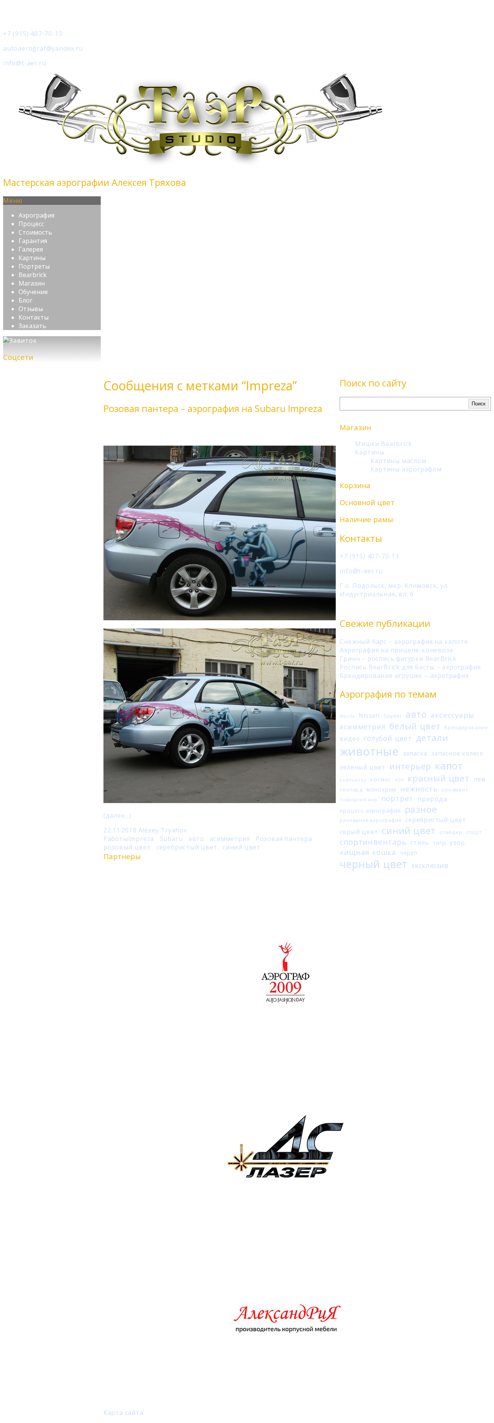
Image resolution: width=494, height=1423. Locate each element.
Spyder (393, 715)
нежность (419, 788)
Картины (32, 258)
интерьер (410, 766)
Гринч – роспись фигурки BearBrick (398, 658)
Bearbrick (33, 275)
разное (421, 809)
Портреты (34, 266)
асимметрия (363, 726)
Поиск (479, 404)
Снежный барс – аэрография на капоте (404, 641)
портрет (397, 798)
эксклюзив (429, 865)
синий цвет (409, 830)
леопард (351, 789)
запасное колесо (457, 753)
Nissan (369, 715)
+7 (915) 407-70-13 (32, 33)
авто (416, 714)
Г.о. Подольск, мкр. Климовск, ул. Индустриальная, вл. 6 (394, 589)
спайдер (451, 832)
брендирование (466, 727)
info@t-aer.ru (24, 63)
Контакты (34, 317)
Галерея (31, 249)
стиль (419, 842)
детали (432, 738)
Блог (25, 300)
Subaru (171, 838)
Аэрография (36, 215)
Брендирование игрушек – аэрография (404, 675)
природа (432, 798)
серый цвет (359, 831)
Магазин (32, 283)
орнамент (455, 789)
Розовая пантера (283, 838)
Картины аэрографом (406, 469)
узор (457, 842)
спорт (473, 832)
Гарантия (33, 241)
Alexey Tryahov (163, 830)
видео (350, 738)
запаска (415, 753)
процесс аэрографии (370, 810)
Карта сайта (123, 1412)
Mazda (347, 716)
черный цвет (374, 864)
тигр (439, 842)
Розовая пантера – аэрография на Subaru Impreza (212, 408)
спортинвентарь (373, 842)
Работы (115, 838)
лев (480, 778)
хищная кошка (368, 852)
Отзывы (31, 309)
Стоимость (35, 232)
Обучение (33, 292)
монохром (381, 789)
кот (399, 779)
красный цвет (439, 778)
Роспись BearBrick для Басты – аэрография (410, 667)
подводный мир (358, 799)
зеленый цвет (363, 767)
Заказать (32, 326)
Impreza (141, 838)
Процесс (31, 224)
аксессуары (452, 715)
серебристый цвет (435, 819)
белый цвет (414, 726)
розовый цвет (127, 847)
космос (380, 779)
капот (449, 765)
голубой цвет (388, 738)
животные (369, 751)
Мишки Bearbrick (383, 443)
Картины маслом (398, 460)
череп (409, 852)
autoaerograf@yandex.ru (43, 48)
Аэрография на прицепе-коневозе (396, 650)
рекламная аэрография (370, 820)
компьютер (353, 780)
